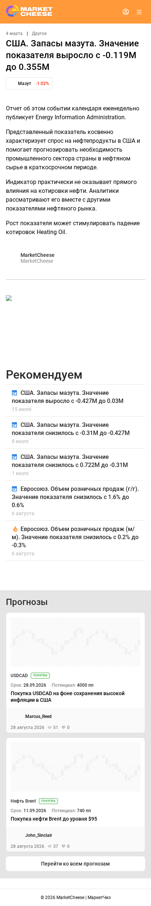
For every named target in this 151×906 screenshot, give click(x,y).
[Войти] (125, 12)
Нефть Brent (23, 801)
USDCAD (19, 675)
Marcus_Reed (38, 716)
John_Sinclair (38, 835)
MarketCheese (38, 255)
